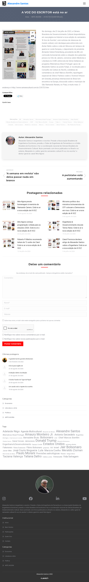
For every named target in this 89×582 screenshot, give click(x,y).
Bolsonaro (46, 437)
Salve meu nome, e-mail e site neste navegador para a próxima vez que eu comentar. (32, 320)
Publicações (9, 532)
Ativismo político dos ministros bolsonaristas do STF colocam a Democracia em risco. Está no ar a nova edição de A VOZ (73, 207)
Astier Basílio (74, 119)
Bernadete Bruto (31, 438)
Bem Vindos (9, 527)
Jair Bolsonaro (70, 447)
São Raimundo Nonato (74, 124)
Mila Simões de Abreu (9, 454)
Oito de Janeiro (50, 124)
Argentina (79, 435)
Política (8, 412)
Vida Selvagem (70, 456)
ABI (20, 119)
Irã (51, 447)
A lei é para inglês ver (16, 366)
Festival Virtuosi (67, 122)
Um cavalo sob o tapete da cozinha (20, 386)
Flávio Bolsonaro (34, 447)
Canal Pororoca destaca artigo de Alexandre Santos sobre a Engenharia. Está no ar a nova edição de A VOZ (74, 243)
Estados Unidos (54, 444)
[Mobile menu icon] (84, 3)
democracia (30, 441)
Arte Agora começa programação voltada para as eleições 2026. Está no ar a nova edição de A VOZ (29, 226)
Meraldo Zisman (72, 450)
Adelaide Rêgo (11, 431)
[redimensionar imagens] (8, 205)
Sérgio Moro (71, 454)
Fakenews (7, 447)
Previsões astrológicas (48, 453)
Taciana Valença (13, 456)
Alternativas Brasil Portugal (43, 119)
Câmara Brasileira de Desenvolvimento (17, 122)
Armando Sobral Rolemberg (61, 119)
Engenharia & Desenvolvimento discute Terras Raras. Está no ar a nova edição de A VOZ (72, 226)
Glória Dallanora (78, 122)
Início (7, 522)
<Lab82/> (44, 578)
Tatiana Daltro (33, 456)
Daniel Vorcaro (18, 441)
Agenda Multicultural (31, 431)
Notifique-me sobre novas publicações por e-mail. (24, 339)
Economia (8, 403)
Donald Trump (46, 440)
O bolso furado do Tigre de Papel (20, 380)
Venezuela (57, 457)
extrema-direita (71, 444)
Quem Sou (8, 536)
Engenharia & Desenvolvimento (17, 444)
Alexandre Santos (28, 119)
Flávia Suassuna (19, 448)
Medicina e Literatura (31, 124)
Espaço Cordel (37, 444)
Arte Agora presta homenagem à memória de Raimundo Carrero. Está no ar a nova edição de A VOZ (29, 206)
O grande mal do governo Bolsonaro (21, 359)
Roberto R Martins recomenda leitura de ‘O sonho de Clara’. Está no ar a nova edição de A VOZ (29, 243)
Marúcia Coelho (52, 450)
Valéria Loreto (47, 457)
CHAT (31, 122)
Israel (56, 447)
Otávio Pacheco (60, 124)
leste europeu (19, 124)
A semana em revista (16, 438)
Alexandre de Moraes (49, 432)
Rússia (63, 454)
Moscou (41, 124)
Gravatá (10, 124)
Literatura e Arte (11, 408)
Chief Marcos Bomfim (41, 122)
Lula (40, 450)
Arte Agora (6, 438)
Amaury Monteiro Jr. (39, 434)
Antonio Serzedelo (64, 435)
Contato (7, 541)
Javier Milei (7, 451)
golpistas (46, 448)
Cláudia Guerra (7, 441)
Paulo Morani (25, 453)
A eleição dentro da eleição (18, 373)
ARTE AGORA (9, 32)
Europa (51, 122)
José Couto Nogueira (25, 450)
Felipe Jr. (58, 122)
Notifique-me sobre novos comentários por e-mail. (24, 335)
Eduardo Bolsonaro (63, 441)
